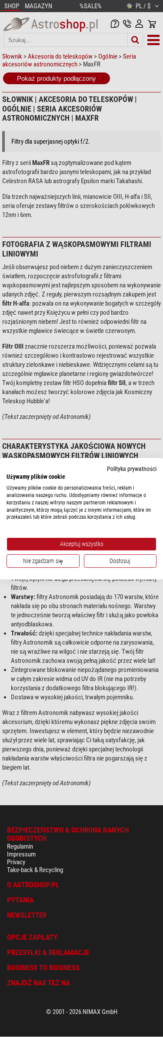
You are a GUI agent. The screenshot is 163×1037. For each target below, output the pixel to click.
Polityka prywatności (131, 468)
